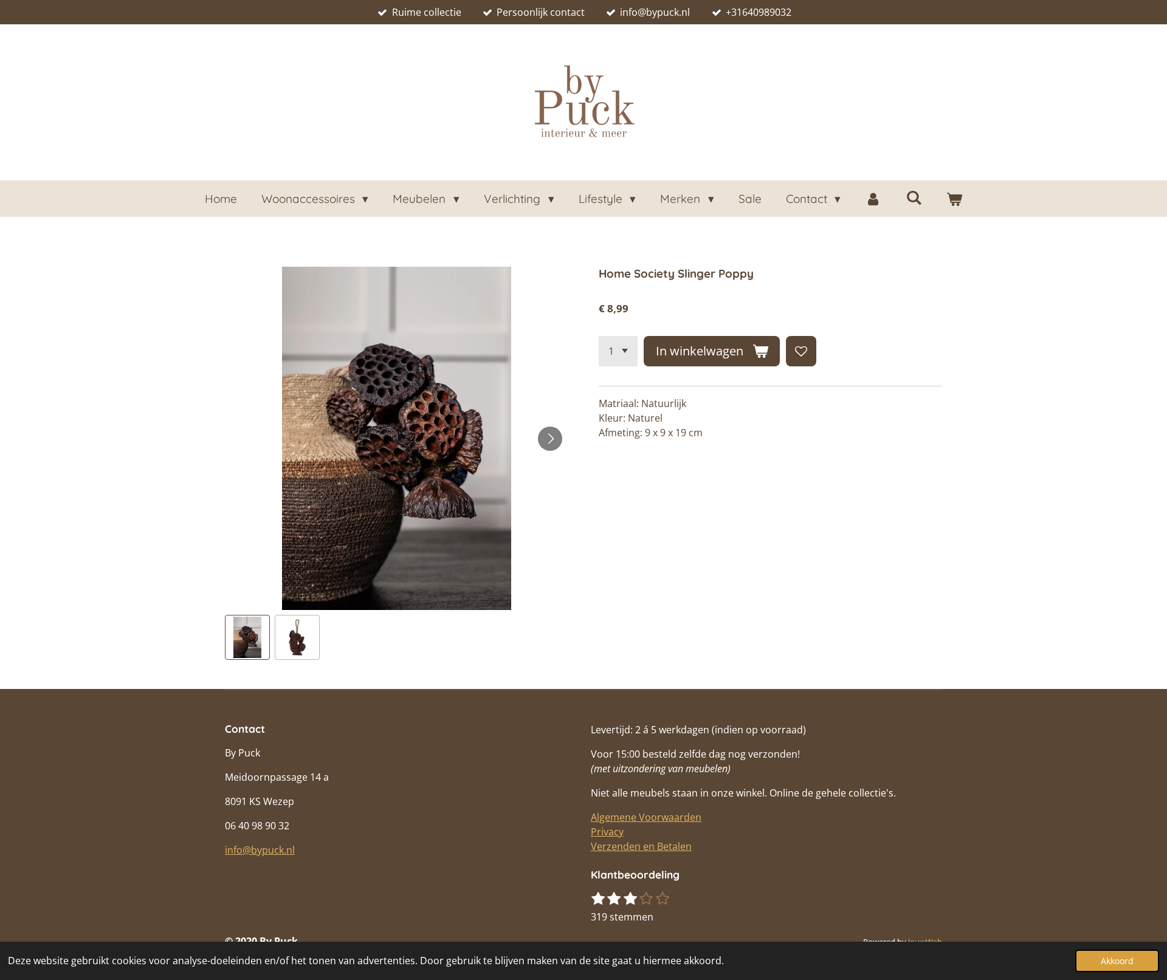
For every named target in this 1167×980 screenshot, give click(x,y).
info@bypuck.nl (260, 850)
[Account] (873, 199)
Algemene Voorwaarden (646, 817)
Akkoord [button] (1117, 961)
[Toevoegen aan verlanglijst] (801, 351)
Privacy (607, 831)
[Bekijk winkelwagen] (954, 199)
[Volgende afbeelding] (550, 439)
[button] (247, 637)
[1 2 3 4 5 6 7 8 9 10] (618, 351)
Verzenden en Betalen (641, 846)
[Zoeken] (914, 197)
